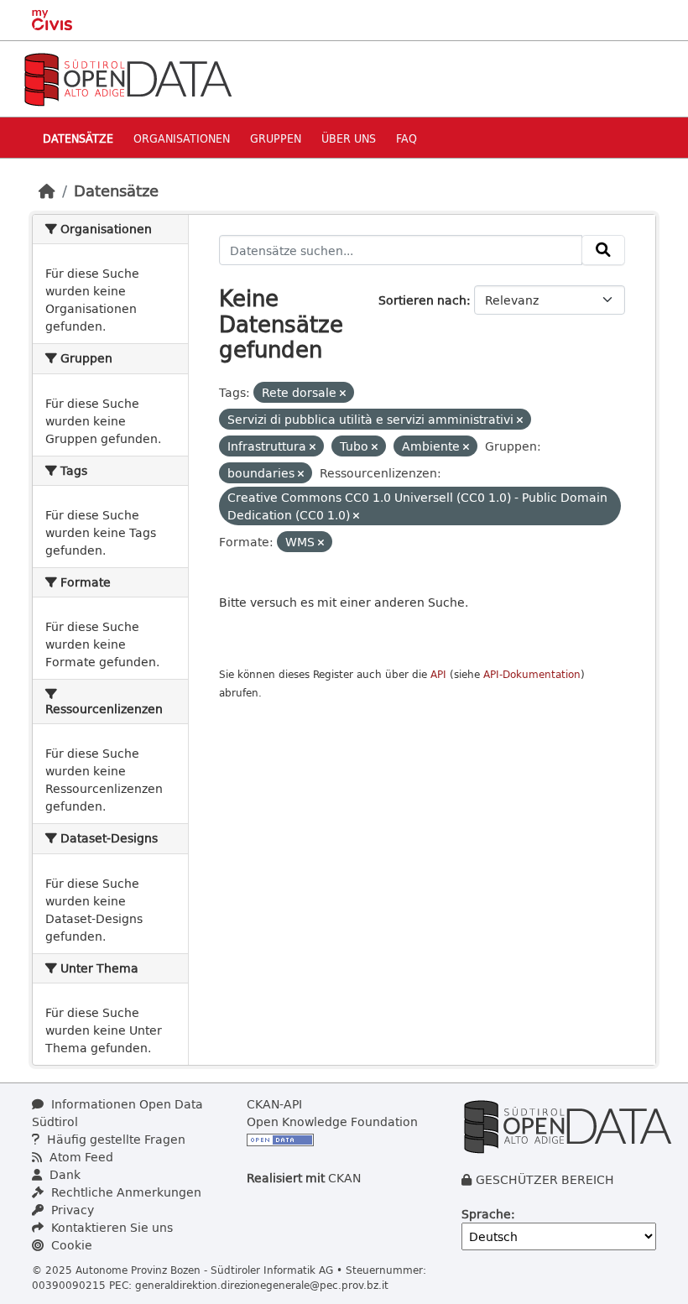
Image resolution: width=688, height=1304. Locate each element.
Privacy (71, 1209)
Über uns (348, 138)
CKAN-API (274, 1104)
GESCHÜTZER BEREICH (545, 1179)
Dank (63, 1174)
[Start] (47, 190)
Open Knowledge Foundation (332, 1121)
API (438, 674)
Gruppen (275, 138)
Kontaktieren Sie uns (110, 1227)
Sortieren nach (422, 300)
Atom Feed (79, 1157)
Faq (406, 138)
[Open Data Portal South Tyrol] (127, 77)
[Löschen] (343, 393)
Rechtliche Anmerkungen (124, 1192)
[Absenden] (603, 250)
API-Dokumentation (532, 674)
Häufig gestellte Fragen (114, 1139)
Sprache (486, 1214)
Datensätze (78, 138)
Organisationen (181, 138)
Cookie (70, 1245)
